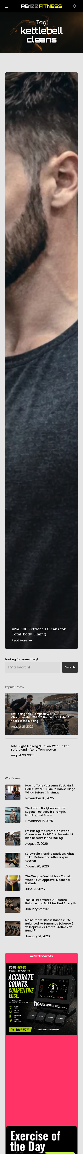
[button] (7, 6)
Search (70, 667)
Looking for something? (21, 659)
